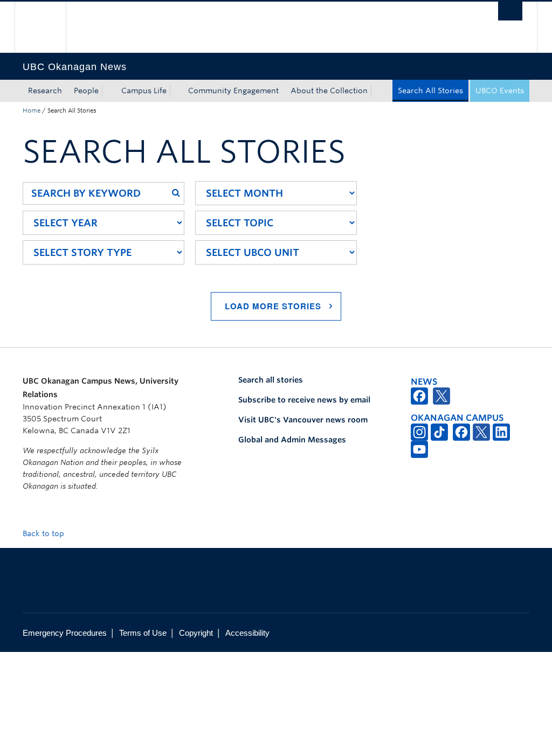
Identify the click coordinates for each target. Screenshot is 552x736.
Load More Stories (273, 306)
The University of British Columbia (48, 27)
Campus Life (144, 90)
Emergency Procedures (65, 632)
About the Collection (329, 90)
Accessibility (247, 632)
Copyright (196, 632)
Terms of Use (143, 632)
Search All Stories (430, 90)
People (86, 90)
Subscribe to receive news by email (304, 399)
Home (31, 110)
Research (45, 90)
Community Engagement (233, 90)
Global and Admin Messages (292, 439)
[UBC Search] (510, 11)
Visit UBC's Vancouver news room (303, 419)
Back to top (44, 533)
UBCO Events (499, 90)
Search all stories (270, 380)
